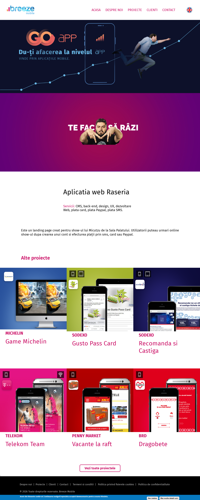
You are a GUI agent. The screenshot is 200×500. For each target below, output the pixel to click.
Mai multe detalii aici (169, 498)
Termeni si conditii (83, 484)
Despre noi (114, 10)
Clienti (152, 10)
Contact (168, 10)
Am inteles (152, 498)
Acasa (96, 10)
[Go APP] (100, 56)
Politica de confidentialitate (154, 484)
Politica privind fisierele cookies (116, 484)
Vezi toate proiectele (100, 468)
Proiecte (135, 10)
